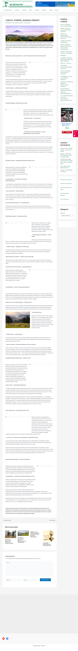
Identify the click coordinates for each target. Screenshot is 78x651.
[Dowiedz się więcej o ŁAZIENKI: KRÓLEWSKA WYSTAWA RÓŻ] (48, 535)
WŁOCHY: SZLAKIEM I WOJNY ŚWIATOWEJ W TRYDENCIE (22, 540)
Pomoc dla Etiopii (64, 199)
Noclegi (37, 10)
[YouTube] (3, 638)
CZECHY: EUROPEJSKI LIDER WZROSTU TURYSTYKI (65, 72)
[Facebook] (7, 638)
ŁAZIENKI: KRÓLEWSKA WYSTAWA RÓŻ (47, 544)
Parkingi (51, 10)
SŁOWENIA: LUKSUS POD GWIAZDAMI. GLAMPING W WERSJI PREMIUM (66, 59)
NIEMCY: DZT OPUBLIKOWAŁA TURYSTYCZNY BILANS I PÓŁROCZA (34, 534)
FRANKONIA (63, 55)
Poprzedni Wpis (7, 520)
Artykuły (24, 10)
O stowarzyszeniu (7, 10)
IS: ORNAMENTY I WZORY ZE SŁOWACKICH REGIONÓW (66, 78)
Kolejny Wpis (52, 520)
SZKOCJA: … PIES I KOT (65, 63)
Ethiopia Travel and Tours (66, 179)
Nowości (17, 10)
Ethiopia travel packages (66, 183)
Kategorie (62, 213)
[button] (12, 10)
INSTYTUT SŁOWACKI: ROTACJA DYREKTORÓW (9, 541)
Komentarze (8, 22)
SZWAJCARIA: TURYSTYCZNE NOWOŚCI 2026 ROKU (66, 67)
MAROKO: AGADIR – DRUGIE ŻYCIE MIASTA (66, 150)
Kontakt (56, 10)
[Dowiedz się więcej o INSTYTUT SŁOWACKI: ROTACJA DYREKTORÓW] (10, 534)
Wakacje (44, 10)
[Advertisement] (39, 614)
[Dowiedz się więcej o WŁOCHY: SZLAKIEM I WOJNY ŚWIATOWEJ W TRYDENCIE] (23, 533)
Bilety (30, 10)
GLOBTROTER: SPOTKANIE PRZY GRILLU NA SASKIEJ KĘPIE (66, 155)
